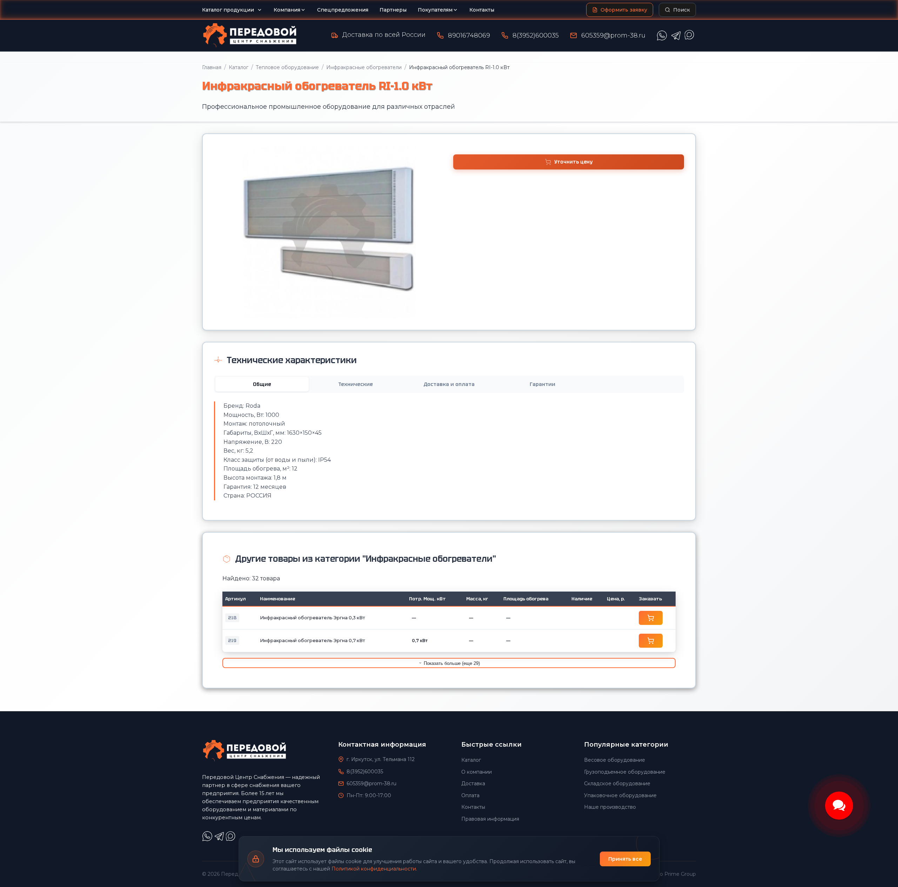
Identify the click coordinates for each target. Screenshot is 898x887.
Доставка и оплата (449, 384)
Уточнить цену (573, 162)
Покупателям (435, 10)
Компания (287, 10)
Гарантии (542, 384)
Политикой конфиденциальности (373, 869)
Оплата (470, 795)
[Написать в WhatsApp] (662, 35)
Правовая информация (490, 819)
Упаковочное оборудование (620, 795)
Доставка (473, 783)
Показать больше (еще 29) (451, 663)
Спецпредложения (342, 10)
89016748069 (469, 35)
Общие (262, 384)
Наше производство (610, 807)
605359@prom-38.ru (613, 35)
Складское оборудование (617, 783)
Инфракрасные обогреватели (364, 67)
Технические (355, 384)
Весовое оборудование (614, 760)
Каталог (238, 67)
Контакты (481, 10)
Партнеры (393, 10)
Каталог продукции (228, 10)
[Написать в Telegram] (676, 35)
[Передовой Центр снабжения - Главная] (249, 35)
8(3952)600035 (535, 35)
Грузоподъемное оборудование (624, 772)
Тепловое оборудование (287, 67)
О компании (476, 772)
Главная (211, 67)
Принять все (625, 859)
